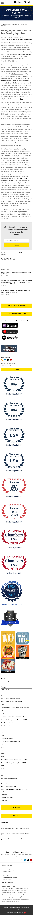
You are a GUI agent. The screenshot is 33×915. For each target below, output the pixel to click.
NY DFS (3, 772)
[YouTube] (11, 360)
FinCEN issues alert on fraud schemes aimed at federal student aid (16, 273)
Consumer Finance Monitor (16, 11)
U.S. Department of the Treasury (9, 778)
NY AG (3, 769)
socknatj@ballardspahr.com (10, 877)
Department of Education (11, 253)
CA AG (2, 704)
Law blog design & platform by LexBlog (15, 912)
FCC (2, 732)
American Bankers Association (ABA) (10, 698)
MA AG (3, 753)
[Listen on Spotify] (10, 339)
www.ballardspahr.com (16, 909)
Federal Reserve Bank (7, 738)
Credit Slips (4, 800)
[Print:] (2, 258)
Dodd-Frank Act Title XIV (7, 726)
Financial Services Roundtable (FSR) (10, 741)
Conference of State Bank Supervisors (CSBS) (13, 716)
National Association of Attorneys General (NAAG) (14, 759)
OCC (2, 775)
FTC (2, 744)
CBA (2, 710)
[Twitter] (8, 360)
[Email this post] (5, 259)
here (21, 99)
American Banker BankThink (8, 786)
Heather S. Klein (7, 37)
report (24, 196)
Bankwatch (4, 794)
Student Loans (28, 39)
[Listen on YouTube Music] (10, 333)
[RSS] (2, 360)
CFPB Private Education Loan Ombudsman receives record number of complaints (15, 291)
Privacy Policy (11, 882)
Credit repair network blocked (8, 843)
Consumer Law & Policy (7, 797)
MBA (2, 756)
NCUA (2, 766)
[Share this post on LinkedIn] (14, 259)
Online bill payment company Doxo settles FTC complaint (15, 825)
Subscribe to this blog (8, 363)
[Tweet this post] (8, 259)
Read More (16, 901)
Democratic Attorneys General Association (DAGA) (14, 719)
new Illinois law (26, 156)
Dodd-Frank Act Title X (7, 723)
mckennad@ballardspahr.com (10, 870)
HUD (2, 747)
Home (2, 24)
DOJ (2, 729)
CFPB (2, 713)
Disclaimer (4, 882)
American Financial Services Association (11, 701)
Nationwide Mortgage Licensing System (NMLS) (13, 762)
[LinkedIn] (5, 360)
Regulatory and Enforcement (14, 39)
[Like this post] (11, 259)
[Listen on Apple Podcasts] (10, 327)
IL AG (2, 750)
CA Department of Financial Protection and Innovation (15, 707)
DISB (20, 253)
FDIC (2, 735)
